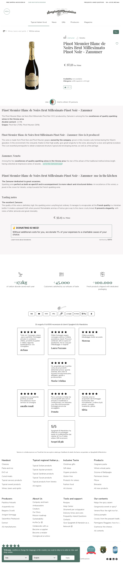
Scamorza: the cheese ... (104, 527)
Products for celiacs (71, 480)
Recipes (66, 502)
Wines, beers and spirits (11, 488)
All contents (99, 531)
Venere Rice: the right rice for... (106, 510)
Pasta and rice (7, 468)
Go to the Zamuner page (53, 164)
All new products (101, 488)
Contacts (66, 519)
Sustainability (38, 519)
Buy (116, 32)
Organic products (70, 472)
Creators (36, 509)
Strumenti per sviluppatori (73, 509)
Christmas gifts (69, 464)
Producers (75, 22)
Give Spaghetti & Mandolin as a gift (76, 523)
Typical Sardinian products (43, 474)
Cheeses (5, 464)
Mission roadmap (39, 515)
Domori (5, 523)
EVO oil (5, 472)
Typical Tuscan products (42, 478)
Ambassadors (38, 505)
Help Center (68, 506)
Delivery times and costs (73, 513)
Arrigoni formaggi (9, 515)
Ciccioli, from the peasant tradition (107, 518)
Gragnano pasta (100, 464)
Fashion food (68, 484)
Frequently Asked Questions (74, 516)
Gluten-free (68, 476)
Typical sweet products (11, 484)
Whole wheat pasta (102, 468)
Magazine (88, 22)
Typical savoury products (12, 480)
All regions (37, 486)
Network (67, 526)
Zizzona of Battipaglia (102, 472)
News (54, 22)
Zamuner (71, 38)
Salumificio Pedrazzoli (10, 518)
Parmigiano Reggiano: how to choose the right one (107, 523)
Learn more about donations (21, 240)
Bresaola (97, 484)
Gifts (63, 22)
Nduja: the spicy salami (103, 502)
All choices (67, 488)
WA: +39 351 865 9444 (112, 2)
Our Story (36, 512)
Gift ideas (67, 468)
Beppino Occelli (8, 510)
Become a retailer (40, 532)
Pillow (96, 480)
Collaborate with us (40, 526)
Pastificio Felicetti (9, 502)
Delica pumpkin (100, 515)
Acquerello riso (8, 506)
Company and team (40, 502)
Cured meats (7, 476)
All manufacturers (9, 527)
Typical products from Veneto (44, 482)
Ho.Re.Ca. (37, 522)
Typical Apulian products (42, 469)
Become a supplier (40, 529)
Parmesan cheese (101, 476)
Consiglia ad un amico (41, 536)
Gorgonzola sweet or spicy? (105, 506)
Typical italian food (39, 22)
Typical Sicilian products (42, 465)
